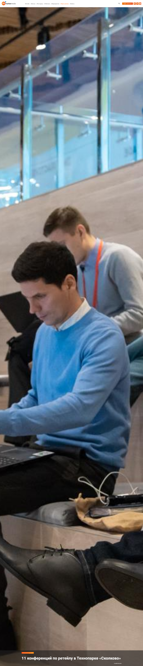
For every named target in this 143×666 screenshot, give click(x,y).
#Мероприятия (55, 3)
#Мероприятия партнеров (27, 652)
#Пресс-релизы (65, 3)
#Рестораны (40, 3)
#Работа (72, 3)
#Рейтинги (47, 3)
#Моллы (33, 3)
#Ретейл (27, 3)
